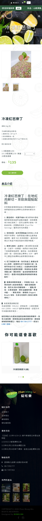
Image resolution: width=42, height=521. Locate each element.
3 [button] (23, 377)
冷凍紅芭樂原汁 (21, 369)
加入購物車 (12, 173)
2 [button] (21, 377)
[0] (23, 2)
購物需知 (5, 419)
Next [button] (37, 66)
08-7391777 (9, 466)
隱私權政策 (6, 423)
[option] (21, 64)
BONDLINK (18, 514)
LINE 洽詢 (6, 324)
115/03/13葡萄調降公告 (12, 441)
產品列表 (19, 32)
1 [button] (19, 377)
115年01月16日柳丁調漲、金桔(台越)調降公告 (21, 449)
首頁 (8, 32)
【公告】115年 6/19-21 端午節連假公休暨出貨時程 (21, 436)
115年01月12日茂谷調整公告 (14, 445)
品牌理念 (5, 415)
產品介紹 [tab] (7, 183)
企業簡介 (5, 412)
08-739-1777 (26, 321)
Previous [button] (4, 66)
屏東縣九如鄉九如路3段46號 (16, 462)
